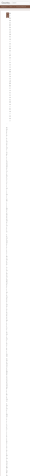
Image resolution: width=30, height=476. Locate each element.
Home (11, 6)
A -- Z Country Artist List (20, 6)
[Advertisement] (16, 38)
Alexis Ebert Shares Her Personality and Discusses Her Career (10, 67)
